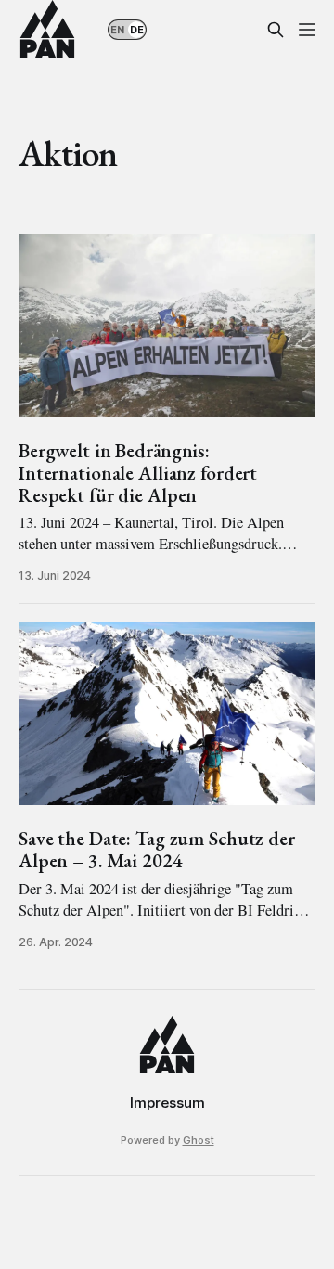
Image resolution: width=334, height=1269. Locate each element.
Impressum (167, 1102)
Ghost (198, 1140)
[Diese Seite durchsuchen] (275, 30)
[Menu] (307, 30)
